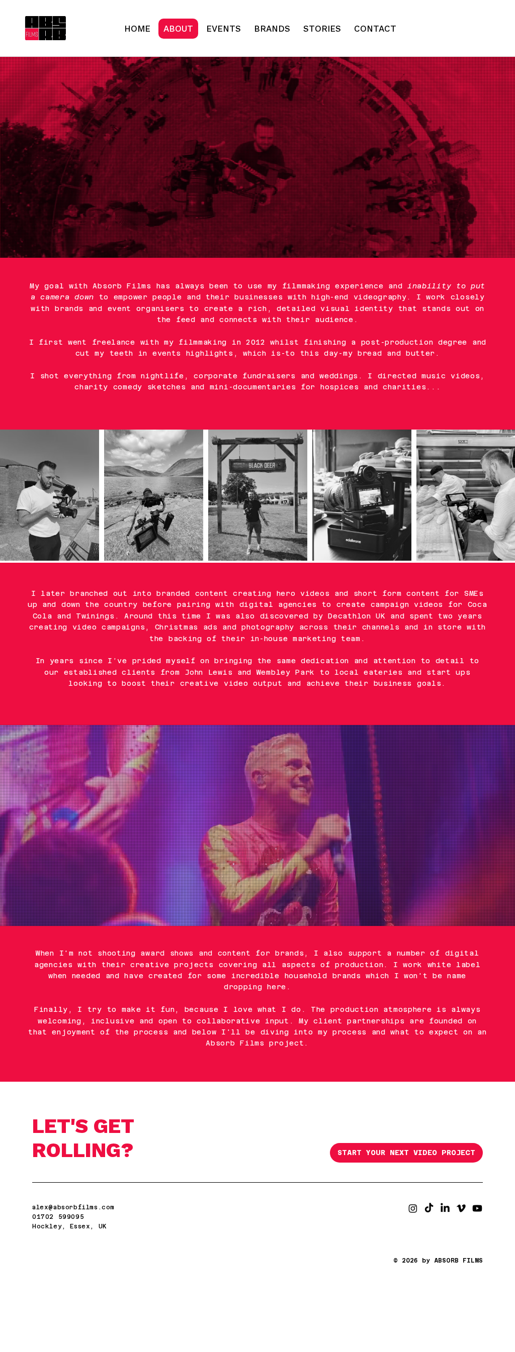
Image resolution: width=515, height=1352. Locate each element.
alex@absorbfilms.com (73, 1207)
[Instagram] (412, 1208)
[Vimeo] (461, 1208)
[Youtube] (477, 1208)
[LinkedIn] (445, 1208)
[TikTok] (429, 1208)
